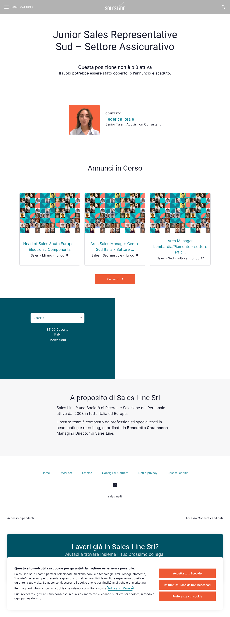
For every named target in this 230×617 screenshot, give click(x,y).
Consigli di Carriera (115, 473)
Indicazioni (57, 340)
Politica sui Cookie (120, 588)
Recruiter (66, 473)
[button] (223, 7)
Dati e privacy (147, 473)
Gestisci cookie (177, 473)
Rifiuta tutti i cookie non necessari (187, 585)
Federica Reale (119, 119)
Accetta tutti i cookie (187, 573)
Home (46, 473)
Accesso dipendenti (20, 518)
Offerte (87, 473)
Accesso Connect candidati (204, 518)
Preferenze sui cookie (187, 596)
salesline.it (115, 496)
